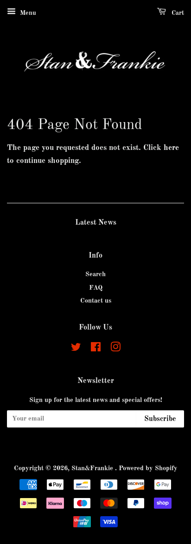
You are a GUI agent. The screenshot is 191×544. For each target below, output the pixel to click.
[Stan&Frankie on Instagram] (115, 349)
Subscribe (160, 419)
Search (95, 274)
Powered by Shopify (148, 468)
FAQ (95, 288)
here (171, 148)
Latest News (95, 223)
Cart (177, 13)
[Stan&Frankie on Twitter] (76, 349)
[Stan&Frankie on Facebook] (95, 349)
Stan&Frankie (93, 468)
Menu (27, 13)
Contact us (95, 301)
